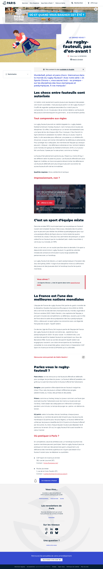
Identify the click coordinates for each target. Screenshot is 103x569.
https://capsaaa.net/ (50, 463)
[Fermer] (83, 69)
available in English (67, 69)
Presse (54, 566)
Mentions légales (20, 566)
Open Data (61, 566)
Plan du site (84, 566)
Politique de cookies (73, 566)
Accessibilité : (38, 566)
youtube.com (61, 192)
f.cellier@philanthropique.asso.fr (55, 474)
